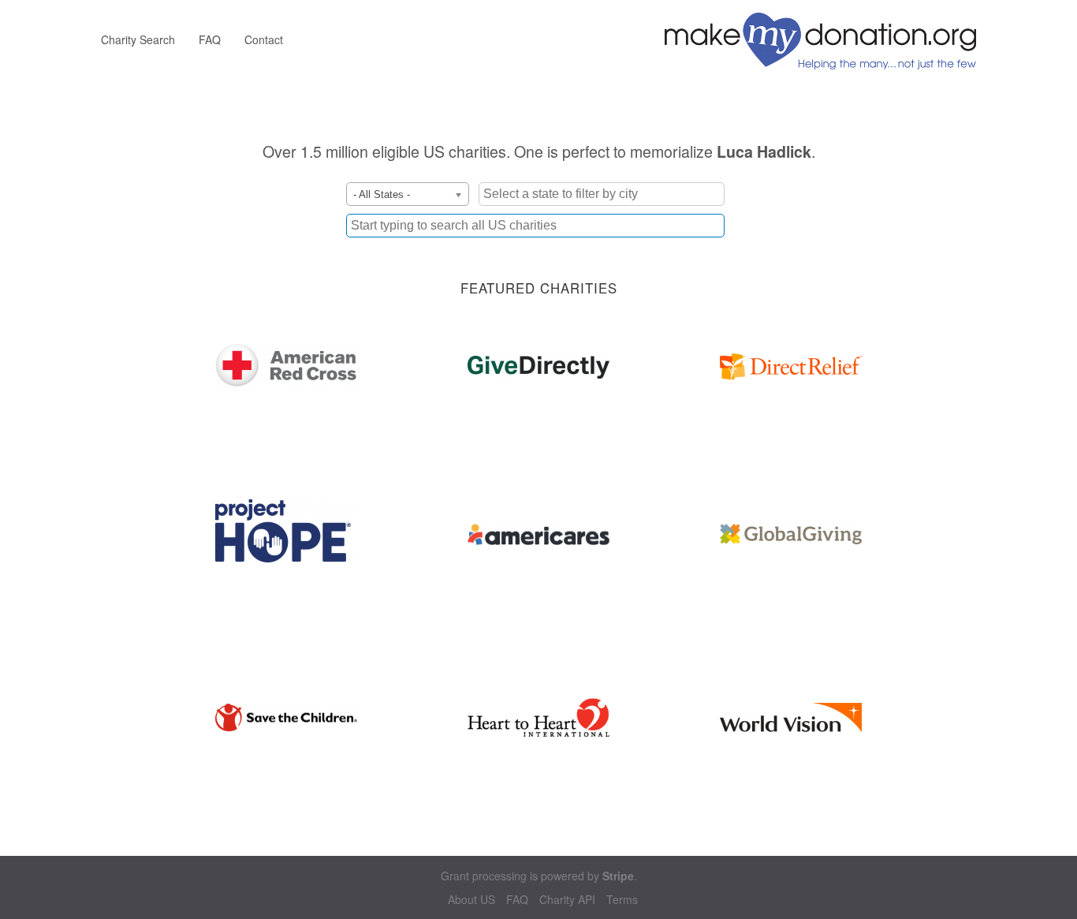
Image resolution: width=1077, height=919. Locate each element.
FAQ (210, 39)
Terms (622, 900)
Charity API (567, 900)
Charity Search (138, 39)
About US (471, 900)
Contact (263, 39)
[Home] (826, 39)
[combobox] (535, 225)
